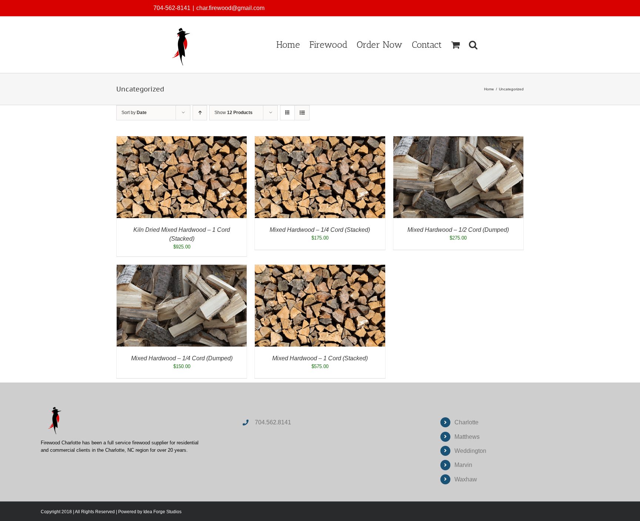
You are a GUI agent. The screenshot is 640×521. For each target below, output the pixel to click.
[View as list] (302, 113)
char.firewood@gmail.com (230, 8)
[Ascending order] (200, 112)
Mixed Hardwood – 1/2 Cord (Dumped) (458, 230)
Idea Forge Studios (162, 511)
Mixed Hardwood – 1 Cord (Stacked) (320, 358)
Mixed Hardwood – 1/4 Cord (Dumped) (182, 358)
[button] (473, 45)
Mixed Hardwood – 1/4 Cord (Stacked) (320, 230)
